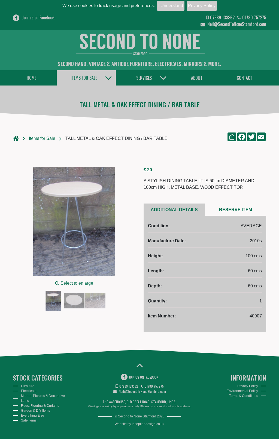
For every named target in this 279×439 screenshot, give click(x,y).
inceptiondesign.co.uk (148, 424)
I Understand (170, 5)
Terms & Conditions (243, 396)
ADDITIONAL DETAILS (174, 209)
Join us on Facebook (38, 17)
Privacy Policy (202, 5)
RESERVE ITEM (235, 209)
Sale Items (29, 420)
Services (144, 78)
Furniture (27, 386)
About (196, 78)
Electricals (28, 391)
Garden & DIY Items (35, 411)
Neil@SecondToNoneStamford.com (236, 24)
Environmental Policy (242, 391)
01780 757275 (254, 17)
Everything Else (32, 415)
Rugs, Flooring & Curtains (40, 406)
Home (31, 78)
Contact (244, 78)
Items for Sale (84, 78)
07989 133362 (222, 17)
